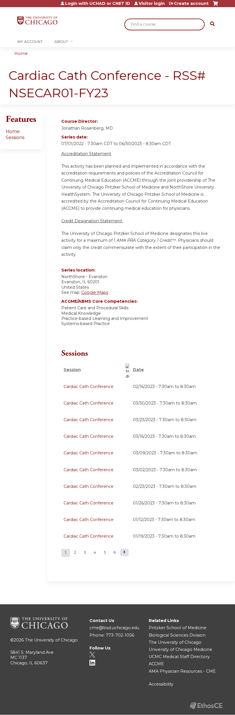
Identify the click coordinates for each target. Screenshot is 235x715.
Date (138, 369)
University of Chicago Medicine (180, 649)
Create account (191, 3)
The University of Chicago (51, 640)
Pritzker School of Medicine (177, 627)
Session (72, 369)
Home (21, 53)
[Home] (37, 20)
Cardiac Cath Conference (88, 386)
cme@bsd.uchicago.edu (114, 627)
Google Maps (94, 292)
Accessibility (161, 684)
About (61, 41)
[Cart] (215, 5)
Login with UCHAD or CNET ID (97, 3)
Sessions (15, 137)
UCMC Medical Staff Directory (179, 656)
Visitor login (152, 3)
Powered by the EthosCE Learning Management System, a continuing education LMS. (206, 705)
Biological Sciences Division (177, 635)
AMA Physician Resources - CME (182, 671)
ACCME (156, 663)
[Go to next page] (124, 552)
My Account (30, 41)
